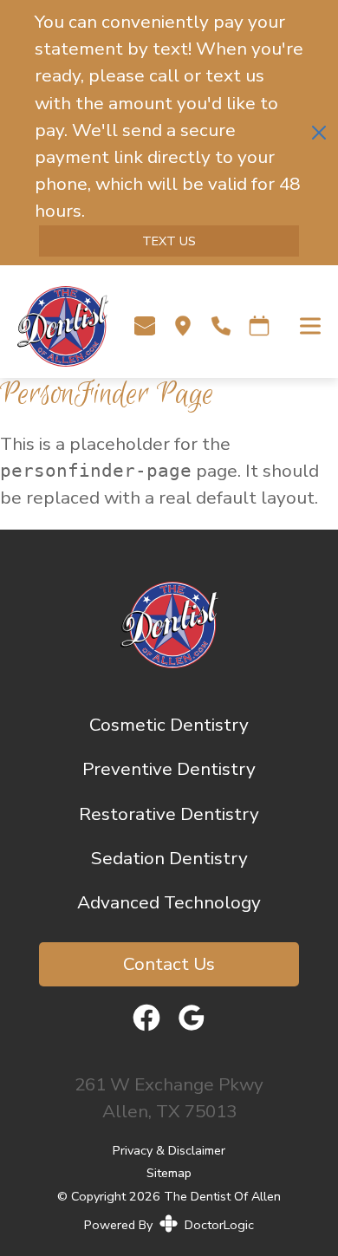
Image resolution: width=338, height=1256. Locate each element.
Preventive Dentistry (169, 769)
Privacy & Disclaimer (169, 1150)
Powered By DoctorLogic (169, 1224)
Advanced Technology (169, 902)
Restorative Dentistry (169, 814)
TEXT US (169, 241)
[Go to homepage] (54, 326)
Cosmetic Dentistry (169, 725)
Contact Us (169, 964)
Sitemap (169, 1172)
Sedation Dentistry (169, 858)
